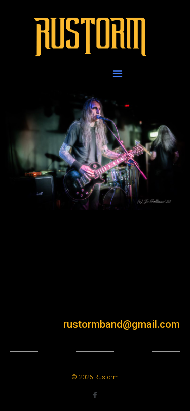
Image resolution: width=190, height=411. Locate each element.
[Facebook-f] (95, 395)
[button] (117, 73)
